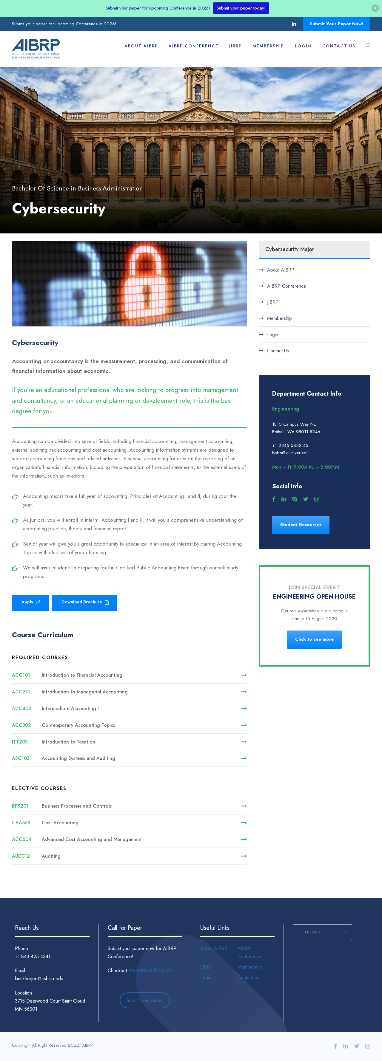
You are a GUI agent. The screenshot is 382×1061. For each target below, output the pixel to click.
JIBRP (235, 46)
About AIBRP (141, 46)
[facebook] (273, 499)
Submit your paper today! (241, 8)
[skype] (294, 499)
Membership (268, 46)
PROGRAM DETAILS (150, 970)
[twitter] (305, 499)
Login (303, 46)
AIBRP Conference (193, 46)
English (312, 932)
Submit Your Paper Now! (336, 24)
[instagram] (316, 499)
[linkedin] (294, 24)
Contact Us (338, 46)
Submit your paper (145, 1000)
